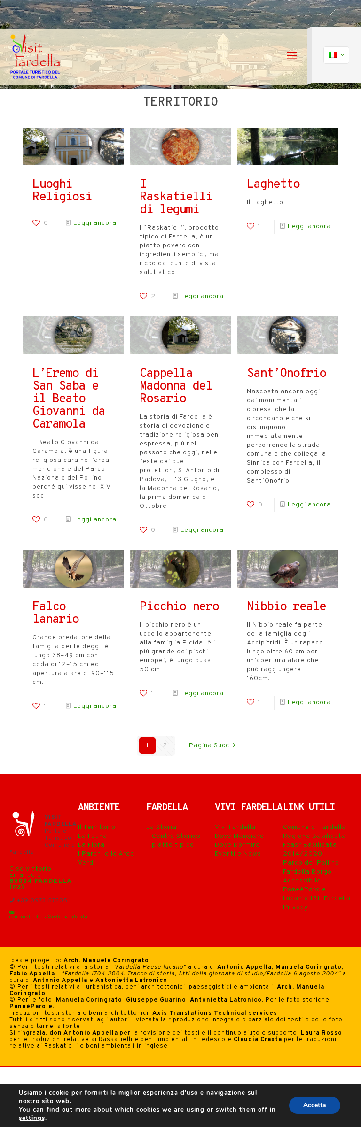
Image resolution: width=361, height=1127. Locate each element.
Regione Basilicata (314, 836)
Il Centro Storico (173, 836)
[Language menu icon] (336, 55)
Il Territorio (97, 827)
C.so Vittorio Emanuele (30, 872)
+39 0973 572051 (42, 901)
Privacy (295, 908)
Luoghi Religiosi (62, 191)
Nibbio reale (286, 607)
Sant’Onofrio (286, 374)
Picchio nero (179, 607)
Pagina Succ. (210, 746)
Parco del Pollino (311, 863)
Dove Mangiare (239, 836)
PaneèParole (304, 890)
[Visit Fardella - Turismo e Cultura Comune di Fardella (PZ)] (35, 57)
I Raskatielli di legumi (176, 197)
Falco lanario (55, 613)
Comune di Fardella (314, 827)
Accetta (314, 1105)
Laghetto (273, 184)
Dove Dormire (237, 845)
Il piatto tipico (170, 845)
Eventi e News (238, 854)
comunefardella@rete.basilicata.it (51, 917)
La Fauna (92, 836)
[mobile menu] (292, 57)
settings (32, 1118)
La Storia (161, 827)
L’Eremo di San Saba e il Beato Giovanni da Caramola (68, 399)
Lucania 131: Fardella (317, 899)
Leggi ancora (95, 223)
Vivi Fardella (235, 827)
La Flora (91, 845)
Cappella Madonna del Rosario (176, 386)
